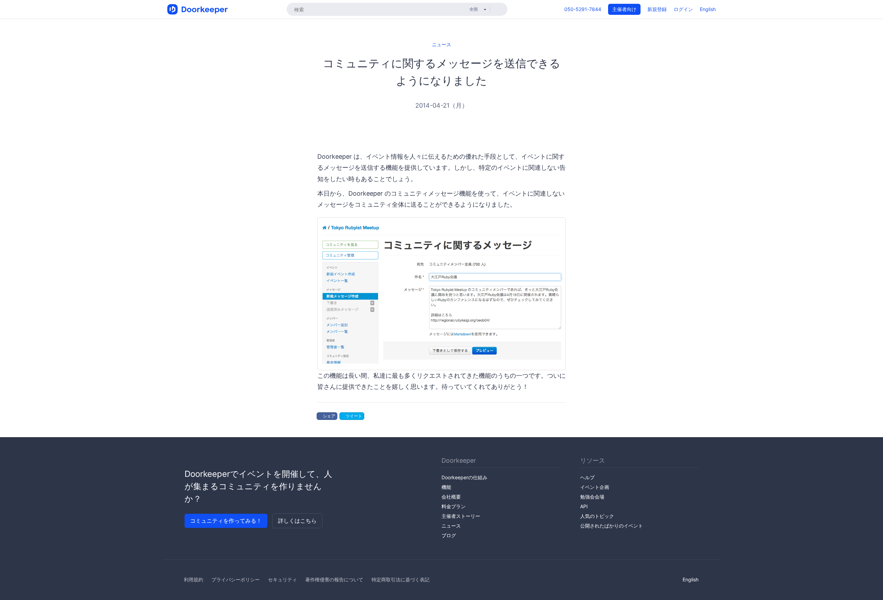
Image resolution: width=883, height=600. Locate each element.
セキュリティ (282, 579)
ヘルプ (587, 477)
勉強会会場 (592, 497)
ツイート (353, 416)
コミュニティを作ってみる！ (226, 520)
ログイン (683, 9)
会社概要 (451, 497)
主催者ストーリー (461, 516)
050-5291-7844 (582, 9)
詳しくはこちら (297, 520)
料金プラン (454, 506)
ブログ (449, 535)
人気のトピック (597, 516)
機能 (446, 487)
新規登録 (657, 9)
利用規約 (193, 579)
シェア (328, 416)
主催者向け (624, 9)
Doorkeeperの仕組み (464, 477)
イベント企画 (594, 487)
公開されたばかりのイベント (611, 526)
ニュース (441, 44)
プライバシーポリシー (235, 579)
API (584, 506)
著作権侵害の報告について (334, 579)
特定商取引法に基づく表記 (400, 579)
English (708, 9)
